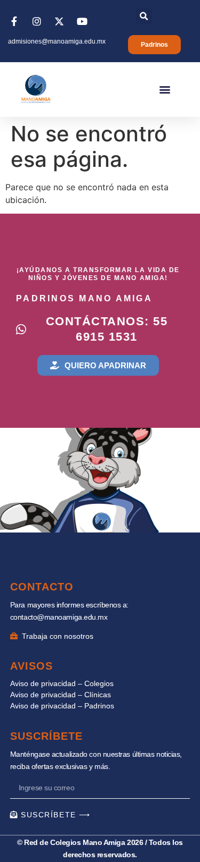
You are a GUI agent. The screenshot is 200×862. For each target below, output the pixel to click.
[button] (143, 16)
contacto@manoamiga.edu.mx (59, 617)
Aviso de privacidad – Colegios (62, 683)
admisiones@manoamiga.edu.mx (57, 41)
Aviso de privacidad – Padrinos (62, 706)
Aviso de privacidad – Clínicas (60, 694)
